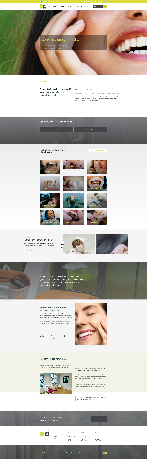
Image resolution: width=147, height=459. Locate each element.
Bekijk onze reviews (52, 1)
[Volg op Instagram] (106, 1)
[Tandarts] (79, 244)
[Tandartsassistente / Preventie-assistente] (112, 244)
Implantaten (45, 188)
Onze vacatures (97, 419)
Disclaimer (68, 452)
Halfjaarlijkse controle (49, 171)
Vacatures (86, 6)
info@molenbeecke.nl (90, 1)
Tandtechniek (93, 205)
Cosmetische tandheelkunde (50, 222)
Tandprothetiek (70, 222)
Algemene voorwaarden (76, 452)
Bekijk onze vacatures (30, 250)
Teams (73, 6)
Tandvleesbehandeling (95, 188)
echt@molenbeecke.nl (72, 436)
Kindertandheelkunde (71, 188)
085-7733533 (100, 1)
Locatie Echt (55, 129)
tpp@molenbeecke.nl (99, 436)
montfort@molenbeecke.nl (86, 436)
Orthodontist (93, 171)
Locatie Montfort (89, 129)
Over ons (54, 6)
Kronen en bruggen (94, 222)
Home (50, 6)
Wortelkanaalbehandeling (50, 205)
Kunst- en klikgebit (70, 205)
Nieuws (69, 6)
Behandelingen (62, 6)
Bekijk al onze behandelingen (97, 150)
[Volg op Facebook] (104, 1)
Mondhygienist (69, 166)
